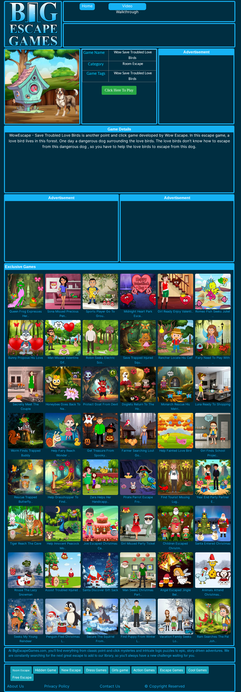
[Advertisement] (149, 34)
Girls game (120, 670)
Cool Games (197, 670)
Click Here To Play (119, 90)
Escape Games (171, 670)
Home (87, 6)
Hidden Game (45, 670)
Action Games (144, 670)
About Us (15, 686)
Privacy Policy (56, 686)
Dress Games (96, 670)
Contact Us (110, 686)
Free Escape (22, 677)
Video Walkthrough (127, 7)
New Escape (71, 670)
